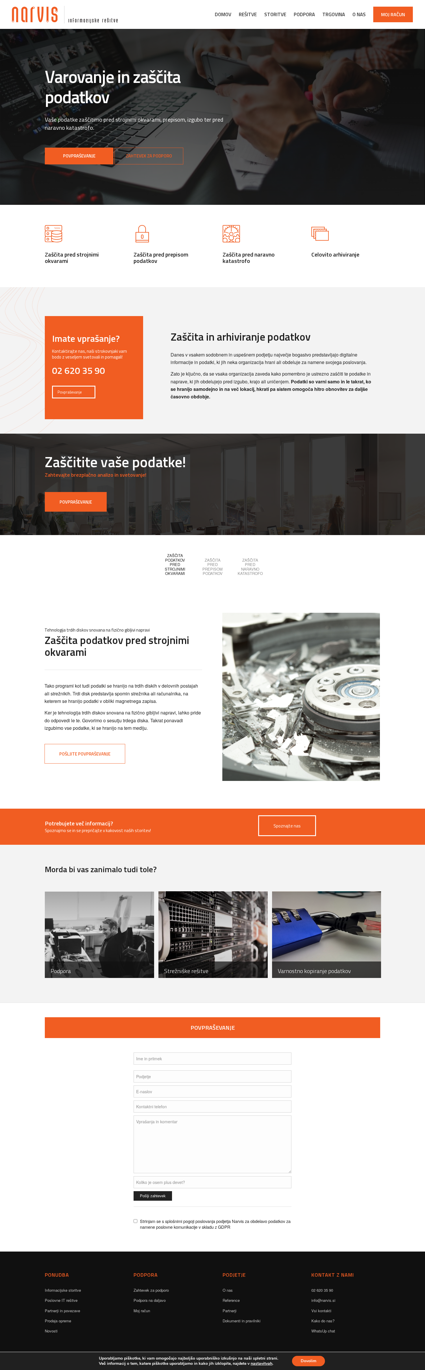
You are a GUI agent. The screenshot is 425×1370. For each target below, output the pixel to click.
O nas (228, 1290)
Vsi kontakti (321, 1310)
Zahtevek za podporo (151, 1290)
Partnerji (229, 1310)
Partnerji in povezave (62, 1310)
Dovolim (308, 1361)
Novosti (51, 1331)
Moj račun (142, 1310)
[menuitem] (223, 14)
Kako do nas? (323, 1320)
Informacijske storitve (63, 1290)
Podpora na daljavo (150, 1300)
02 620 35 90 (322, 1290)
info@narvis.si (323, 1300)
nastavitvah (261, 1363)
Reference (231, 1300)
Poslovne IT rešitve (61, 1300)
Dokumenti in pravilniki (241, 1320)
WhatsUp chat (323, 1331)
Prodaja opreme (58, 1320)
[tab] (175, 562)
